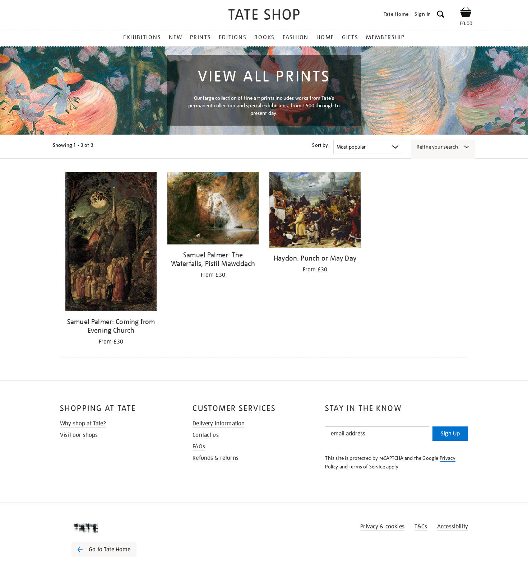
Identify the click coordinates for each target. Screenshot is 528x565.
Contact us (206, 435)
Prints (200, 37)
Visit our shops (79, 435)
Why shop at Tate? (83, 423)
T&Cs (420, 526)
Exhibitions (142, 37)
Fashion (296, 37)
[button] (440, 15)
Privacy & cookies (382, 526)
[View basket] (466, 14)
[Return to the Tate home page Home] (264, 15)
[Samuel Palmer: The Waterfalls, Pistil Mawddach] (213, 209)
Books (264, 37)
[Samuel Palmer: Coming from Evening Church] (111, 243)
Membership (385, 37)
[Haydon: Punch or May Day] (315, 211)
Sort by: (320, 145)
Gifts (350, 37)
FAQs (199, 446)
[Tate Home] (116, 528)
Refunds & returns (215, 458)
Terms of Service (367, 466)
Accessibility (452, 526)
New (175, 37)
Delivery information (219, 423)
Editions (232, 37)
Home (325, 37)
